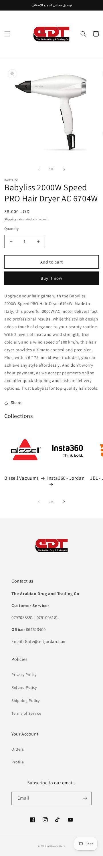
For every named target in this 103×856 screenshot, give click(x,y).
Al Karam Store (56, 845)
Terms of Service (26, 713)
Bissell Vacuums (21, 478)
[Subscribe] (85, 798)
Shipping (10, 219)
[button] (7, 34)
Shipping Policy (25, 700)
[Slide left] (39, 169)
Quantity (11, 228)
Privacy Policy (23, 674)
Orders (17, 749)
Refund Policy (24, 687)
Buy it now (51, 278)
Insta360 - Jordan (65, 478)
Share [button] (16, 402)
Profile (17, 762)
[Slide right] (64, 169)
